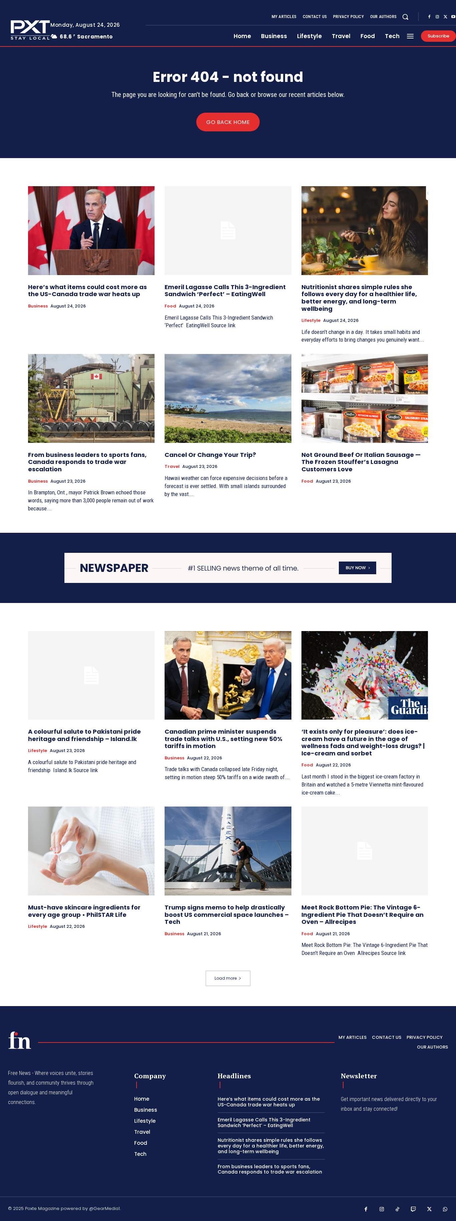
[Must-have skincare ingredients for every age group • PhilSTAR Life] (91, 851)
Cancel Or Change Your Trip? (210, 455)
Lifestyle (310, 320)
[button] (405, 17)
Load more (226, 978)
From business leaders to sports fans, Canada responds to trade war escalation (87, 462)
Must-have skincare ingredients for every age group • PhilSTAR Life (84, 911)
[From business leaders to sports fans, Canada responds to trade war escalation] (91, 398)
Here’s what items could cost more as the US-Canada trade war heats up (87, 290)
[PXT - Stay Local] (19, 1040)
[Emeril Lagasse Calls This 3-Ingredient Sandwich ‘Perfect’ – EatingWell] (228, 230)
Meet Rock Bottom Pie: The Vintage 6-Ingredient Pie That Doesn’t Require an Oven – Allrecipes (362, 914)
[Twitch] (413, 1209)
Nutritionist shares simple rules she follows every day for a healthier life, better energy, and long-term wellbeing (359, 298)
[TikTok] (397, 1209)
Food (170, 306)
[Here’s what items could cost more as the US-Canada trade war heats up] (91, 230)
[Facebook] (429, 17)
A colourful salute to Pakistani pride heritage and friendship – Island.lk (84, 735)
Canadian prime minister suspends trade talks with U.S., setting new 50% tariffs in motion (223, 738)
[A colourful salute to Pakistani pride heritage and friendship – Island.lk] (91, 675)
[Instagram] (437, 17)
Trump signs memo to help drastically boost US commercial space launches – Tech (227, 914)
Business (38, 306)
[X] (445, 17)
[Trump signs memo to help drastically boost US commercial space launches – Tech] (228, 851)
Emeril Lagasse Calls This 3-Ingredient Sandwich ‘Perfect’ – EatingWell (225, 290)
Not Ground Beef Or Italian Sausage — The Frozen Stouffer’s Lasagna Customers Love (361, 462)
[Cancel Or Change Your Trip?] (228, 398)
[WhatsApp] (445, 1209)
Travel (172, 466)
